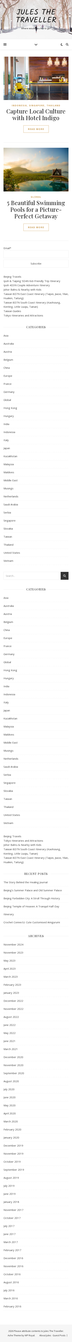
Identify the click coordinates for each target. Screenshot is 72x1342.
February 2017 (12, 1250)
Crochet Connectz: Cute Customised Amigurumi (31, 922)
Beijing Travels (12, 276)
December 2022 (13, 1000)
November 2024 (13, 944)
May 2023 (9, 960)
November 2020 (13, 1065)
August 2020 (11, 1081)
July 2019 (9, 1185)
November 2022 (13, 1009)
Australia (8, 343)
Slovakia (8, 528)
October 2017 (12, 1218)
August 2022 (11, 1017)
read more (36, 129)
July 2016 (9, 1290)
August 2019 (11, 1177)
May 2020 (9, 1105)
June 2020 (9, 1097)
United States (11, 552)
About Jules (45, 1335)
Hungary (8, 416)
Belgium (8, 359)
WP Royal (30, 1335)
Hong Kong (10, 408)
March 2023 (10, 976)
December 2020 (13, 1057)
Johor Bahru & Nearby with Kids (22, 289)
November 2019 (13, 1153)
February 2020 (12, 1129)
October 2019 (12, 1161)
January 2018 (11, 1202)
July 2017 (9, 1226)
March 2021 (10, 1049)
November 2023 (13, 952)
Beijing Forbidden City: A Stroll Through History (31, 898)
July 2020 (9, 1089)
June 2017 (9, 1234)
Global (36, 196)
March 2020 (10, 1121)
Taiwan (7, 536)
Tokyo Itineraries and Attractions (23, 315)
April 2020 (9, 1113)
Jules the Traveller (36, 16)
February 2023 (12, 984)
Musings (8, 488)
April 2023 (9, 968)
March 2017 (10, 1242)
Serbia (7, 512)
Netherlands (10, 496)
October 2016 (12, 1274)
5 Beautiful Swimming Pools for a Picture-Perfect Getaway (36, 209)
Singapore (37, 105)
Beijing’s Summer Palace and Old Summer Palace (32, 890)
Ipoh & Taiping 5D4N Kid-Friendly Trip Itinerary (31, 281)
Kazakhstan (10, 456)
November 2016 (13, 1266)
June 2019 (9, 1193)
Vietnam (8, 560)
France (7, 384)
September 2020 (13, 1073)
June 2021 (9, 1041)
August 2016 (11, 1282)
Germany (9, 392)
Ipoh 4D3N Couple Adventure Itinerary (26, 285)
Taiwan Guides (12, 311)
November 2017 (13, 1210)
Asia (5, 335)
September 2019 (13, 1169)
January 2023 (11, 992)
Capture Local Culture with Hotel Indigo (36, 114)
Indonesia (19, 105)
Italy (6, 440)
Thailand (53, 105)
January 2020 (11, 1137)
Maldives (8, 472)
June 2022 (9, 1025)
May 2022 (9, 1033)
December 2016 (13, 1258)
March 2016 (10, 1298)
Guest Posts (59, 1335)
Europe (7, 375)
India (6, 424)
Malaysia (8, 464)
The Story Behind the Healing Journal (25, 882)
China (6, 367)
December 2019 (13, 1145)
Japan (6, 448)
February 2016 (12, 1306)
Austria (7, 351)
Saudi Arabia (10, 504)
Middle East (10, 480)
